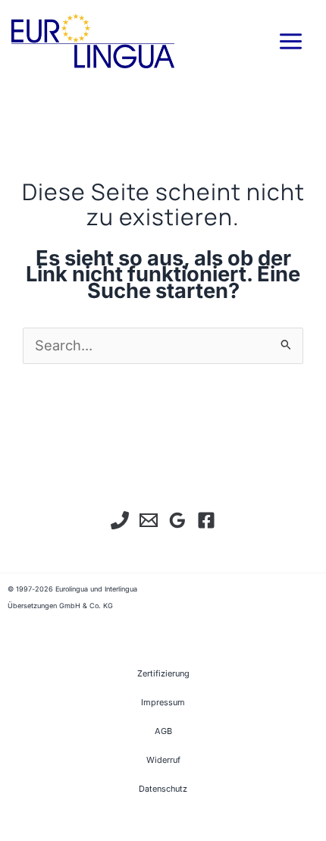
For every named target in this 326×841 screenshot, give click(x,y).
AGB (163, 731)
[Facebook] (206, 520)
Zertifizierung (163, 673)
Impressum (163, 702)
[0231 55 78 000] (119, 520)
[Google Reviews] (177, 520)
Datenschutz (163, 788)
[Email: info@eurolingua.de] (148, 520)
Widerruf (163, 760)
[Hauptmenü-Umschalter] (291, 40)
